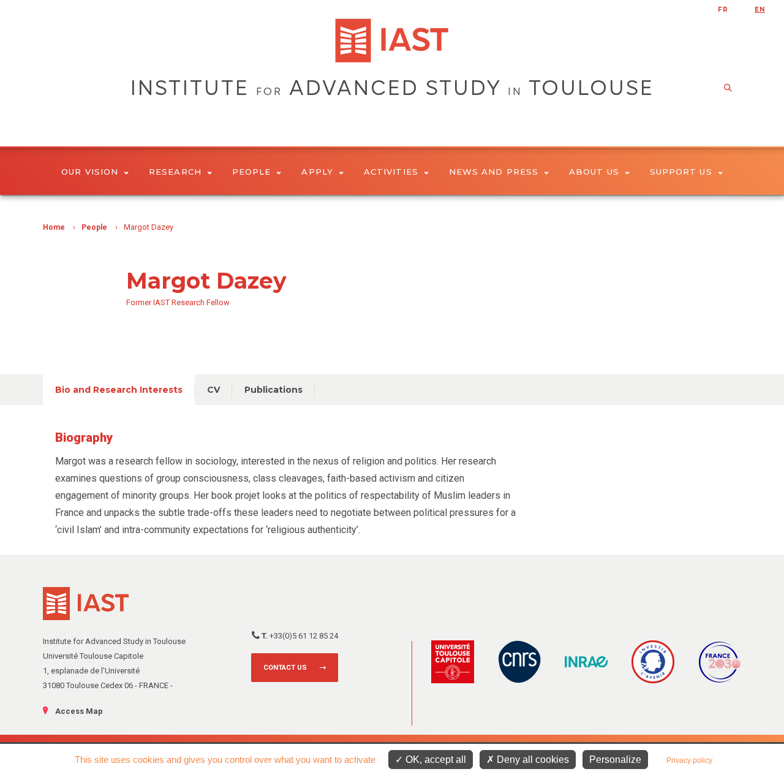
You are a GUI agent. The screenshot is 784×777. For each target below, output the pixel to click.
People (251, 171)
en (760, 9)
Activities (391, 171)
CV (213, 389)
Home (54, 227)
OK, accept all (434, 759)
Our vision (89, 171)
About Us (594, 171)
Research (175, 171)
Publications (273, 389)
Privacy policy (689, 760)
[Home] (392, 40)
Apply (317, 171)
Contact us (285, 668)
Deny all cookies (531, 759)
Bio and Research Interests (119, 389)
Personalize (615, 759)
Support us (681, 171)
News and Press (493, 171)
